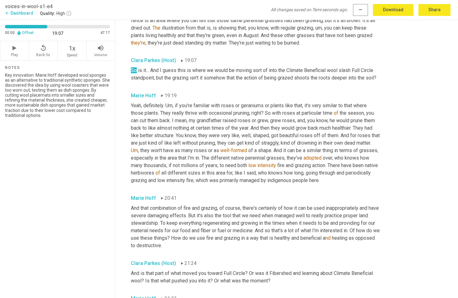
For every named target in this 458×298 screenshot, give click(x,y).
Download (393, 9)
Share (434, 9)
